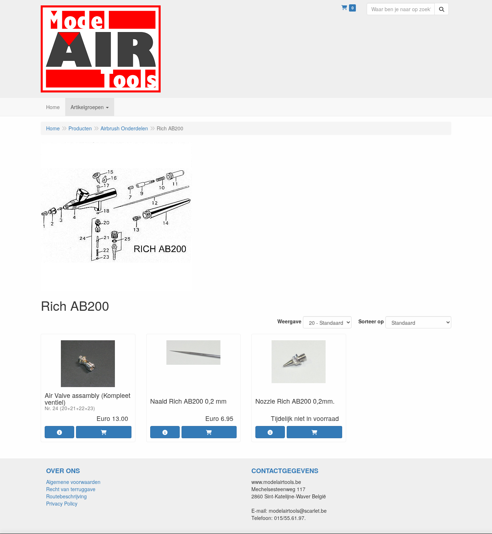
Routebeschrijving (66, 496)
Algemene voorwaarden (73, 481)
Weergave (289, 321)
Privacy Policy (61, 503)
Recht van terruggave (70, 489)
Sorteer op (371, 321)
